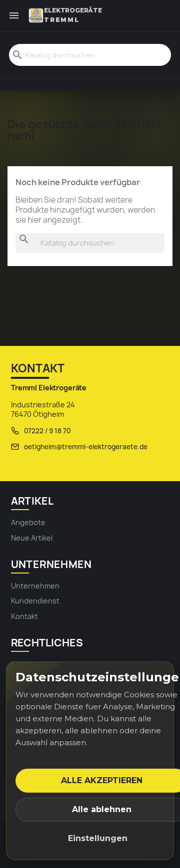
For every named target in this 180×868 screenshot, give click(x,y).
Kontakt (24, 616)
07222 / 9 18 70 (47, 430)
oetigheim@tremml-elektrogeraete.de (86, 446)
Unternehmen (35, 585)
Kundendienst (35, 600)
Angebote (28, 522)
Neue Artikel (31, 538)
